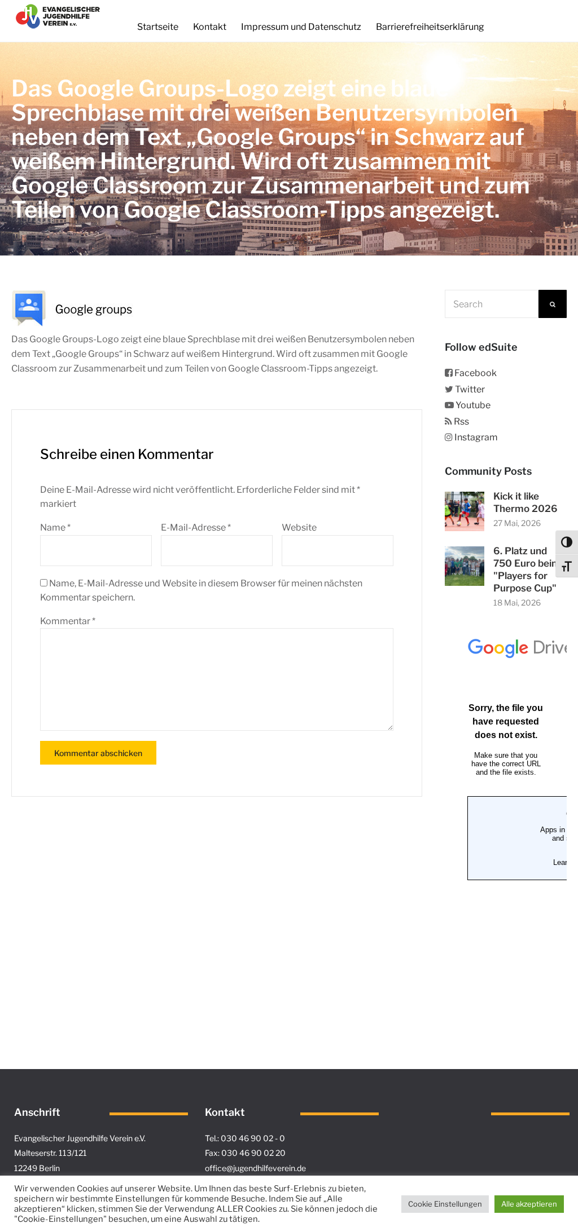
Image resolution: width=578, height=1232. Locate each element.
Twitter (470, 389)
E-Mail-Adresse (196, 527)
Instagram (476, 437)
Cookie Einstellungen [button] (445, 1203)
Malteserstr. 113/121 (50, 1153)
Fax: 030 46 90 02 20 (245, 1153)
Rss (461, 421)
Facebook (475, 373)
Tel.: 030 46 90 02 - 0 (245, 1138)
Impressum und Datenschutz (301, 26)
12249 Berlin (37, 1168)
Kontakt (209, 26)
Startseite (157, 26)
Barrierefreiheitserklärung (430, 26)
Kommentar (67, 621)
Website (299, 527)
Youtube (473, 405)
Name (55, 527)
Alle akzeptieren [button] (529, 1203)
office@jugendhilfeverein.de (255, 1168)
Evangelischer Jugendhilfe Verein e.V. (80, 1138)
